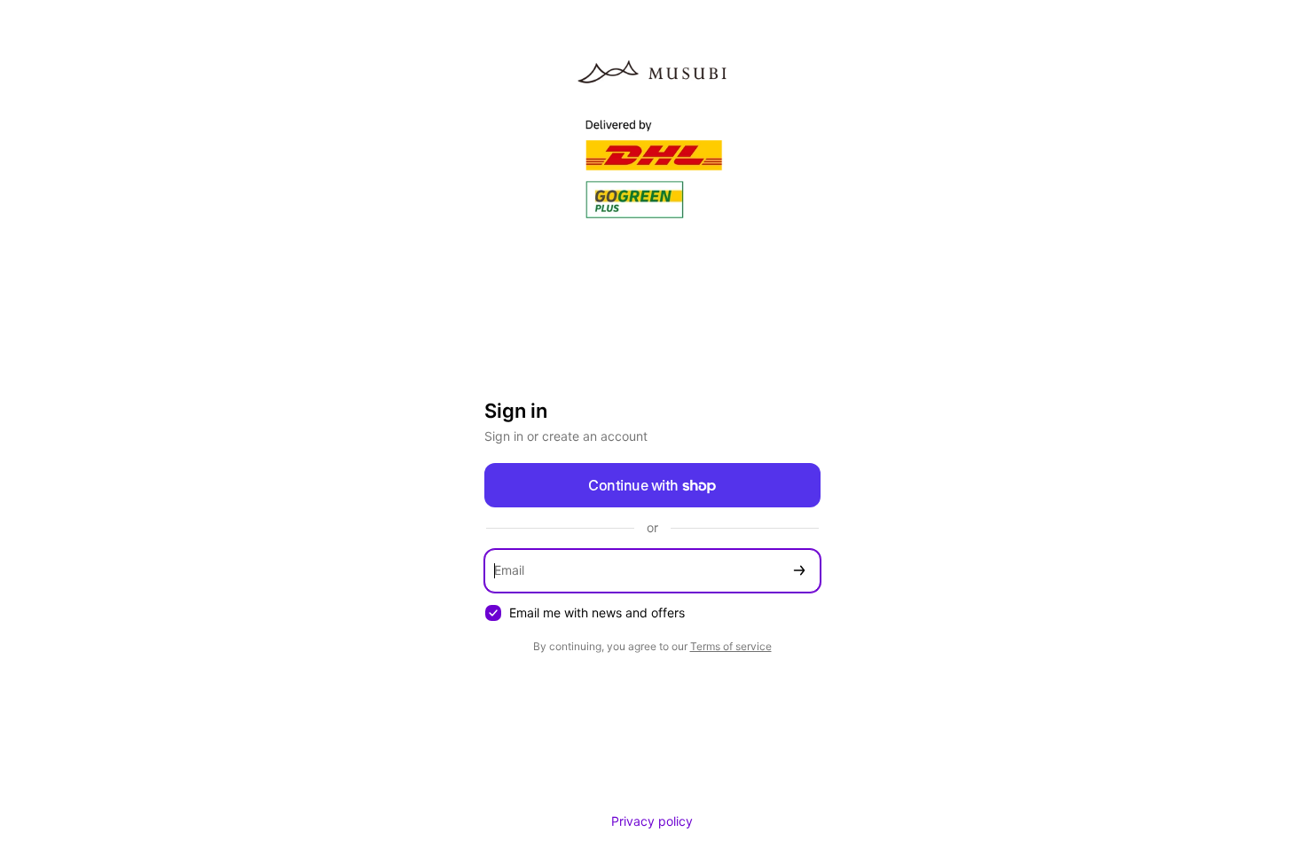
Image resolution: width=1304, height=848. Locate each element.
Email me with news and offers (597, 612)
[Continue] (799, 570)
